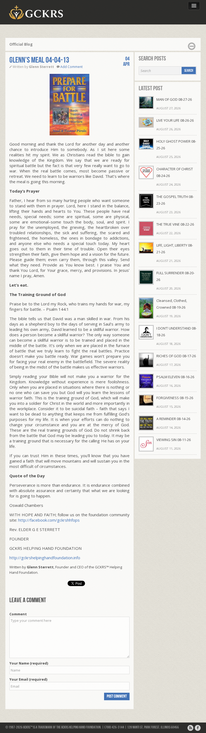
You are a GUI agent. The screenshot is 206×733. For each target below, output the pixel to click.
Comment (18, 614)
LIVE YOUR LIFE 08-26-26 (175, 120)
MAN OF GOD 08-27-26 (174, 99)
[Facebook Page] (198, 728)
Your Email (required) (28, 679)
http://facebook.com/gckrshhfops (49, 520)
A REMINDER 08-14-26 (173, 418)
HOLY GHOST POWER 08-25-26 (176, 144)
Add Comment (71, 66)
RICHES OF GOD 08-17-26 (176, 355)
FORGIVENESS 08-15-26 (174, 397)
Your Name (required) (28, 663)
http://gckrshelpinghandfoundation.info (44, 557)
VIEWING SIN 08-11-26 (173, 439)
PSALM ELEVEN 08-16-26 (175, 376)
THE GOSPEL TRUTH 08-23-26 (175, 200)
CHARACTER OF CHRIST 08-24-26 (174, 172)
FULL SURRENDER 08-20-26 (175, 276)
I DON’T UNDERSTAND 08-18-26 (176, 331)
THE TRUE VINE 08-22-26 (175, 224)
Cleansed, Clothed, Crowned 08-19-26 (171, 304)
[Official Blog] (190, 728)
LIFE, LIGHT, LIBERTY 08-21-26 (174, 248)
